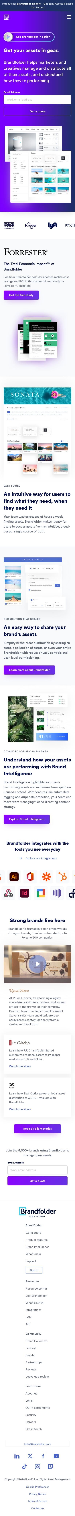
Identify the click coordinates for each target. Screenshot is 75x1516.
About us (31, 1393)
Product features (37, 1239)
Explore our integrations (41, 858)
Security (30, 1415)
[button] (37, 964)
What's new (33, 1254)
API (28, 1324)
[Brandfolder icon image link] (50, 1466)
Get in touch (33, 1429)
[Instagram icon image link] (37, 1466)
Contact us (37, 1508)
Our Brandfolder (36, 1295)
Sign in (33, 1270)
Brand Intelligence (37, 1247)
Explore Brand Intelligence (26, 819)
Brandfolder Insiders (29, 3)
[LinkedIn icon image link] (17, 1456)
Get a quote (33, 1232)
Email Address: (12, 92)
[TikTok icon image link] (24, 1466)
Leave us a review (37, 1376)
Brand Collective (36, 1341)
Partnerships (34, 1362)
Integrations (33, 1310)
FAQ (28, 1317)
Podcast (31, 1348)
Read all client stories (37, 1129)
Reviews (31, 1369)
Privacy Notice (37, 1494)
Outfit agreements (37, 1407)
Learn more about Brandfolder (29, 670)
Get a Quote (38, 111)
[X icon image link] (30, 1456)
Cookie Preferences (37, 1486)
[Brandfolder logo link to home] (5, 16)
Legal (29, 1400)
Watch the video (20, 1066)
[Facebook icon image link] (43, 1456)
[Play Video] (37, 964)
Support (31, 1261)
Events (30, 1355)
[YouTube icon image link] (56, 1456)
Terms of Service (37, 1501)
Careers (30, 1422)
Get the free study (21, 295)
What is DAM (34, 1303)
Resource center (36, 1288)
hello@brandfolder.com (37, 1444)
